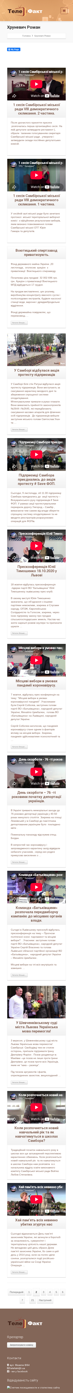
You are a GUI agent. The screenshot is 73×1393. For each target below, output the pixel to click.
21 (32, 1300)
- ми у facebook (18, 1371)
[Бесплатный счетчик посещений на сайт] (33, 1387)
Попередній (16, 1292)
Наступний (45, 1300)
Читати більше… (19, 323)
